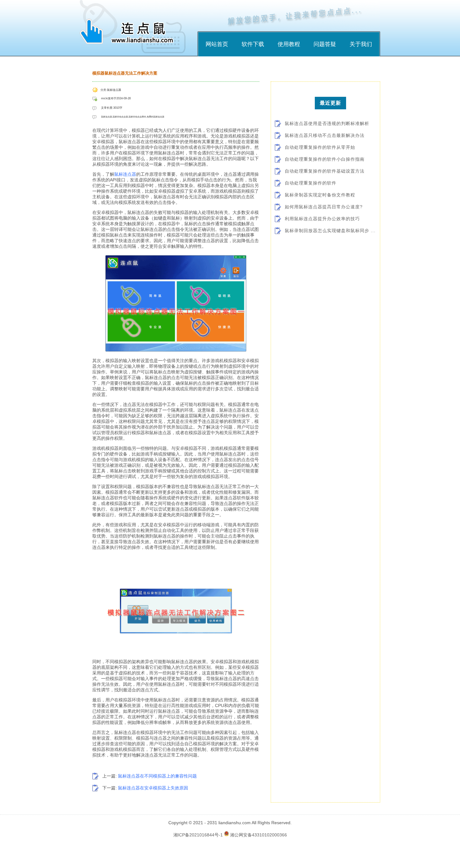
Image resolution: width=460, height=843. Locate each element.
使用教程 (289, 44)
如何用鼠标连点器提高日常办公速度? (324, 206)
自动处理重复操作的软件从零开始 (320, 147)
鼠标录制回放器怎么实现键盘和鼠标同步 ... (330, 230)
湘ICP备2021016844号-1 (198, 834)
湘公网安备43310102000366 (258, 834)
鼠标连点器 (125, 174)
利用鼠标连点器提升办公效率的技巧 (322, 218)
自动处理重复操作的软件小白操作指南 (325, 159)
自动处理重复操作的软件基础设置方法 (325, 171)
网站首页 (217, 44)
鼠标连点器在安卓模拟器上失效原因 (153, 787)
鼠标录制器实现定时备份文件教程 (320, 194)
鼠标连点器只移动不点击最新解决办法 (325, 135)
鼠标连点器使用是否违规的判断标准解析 (327, 123)
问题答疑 (325, 44)
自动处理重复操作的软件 (310, 182)
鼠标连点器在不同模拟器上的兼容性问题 (157, 775)
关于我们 (361, 44)
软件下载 (253, 44)
